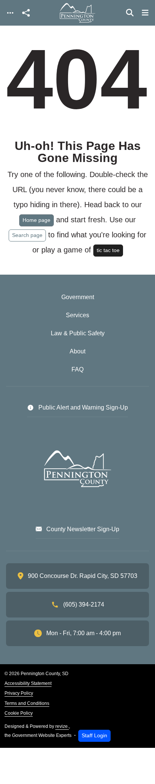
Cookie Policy (19, 713)
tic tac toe (108, 250)
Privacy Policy (19, 693)
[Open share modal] (26, 13)
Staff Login (94, 735)
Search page (27, 235)
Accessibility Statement (28, 683)
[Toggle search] (130, 13)
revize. (62, 726)
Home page (36, 220)
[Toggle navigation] (10, 13)
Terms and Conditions (27, 703)
